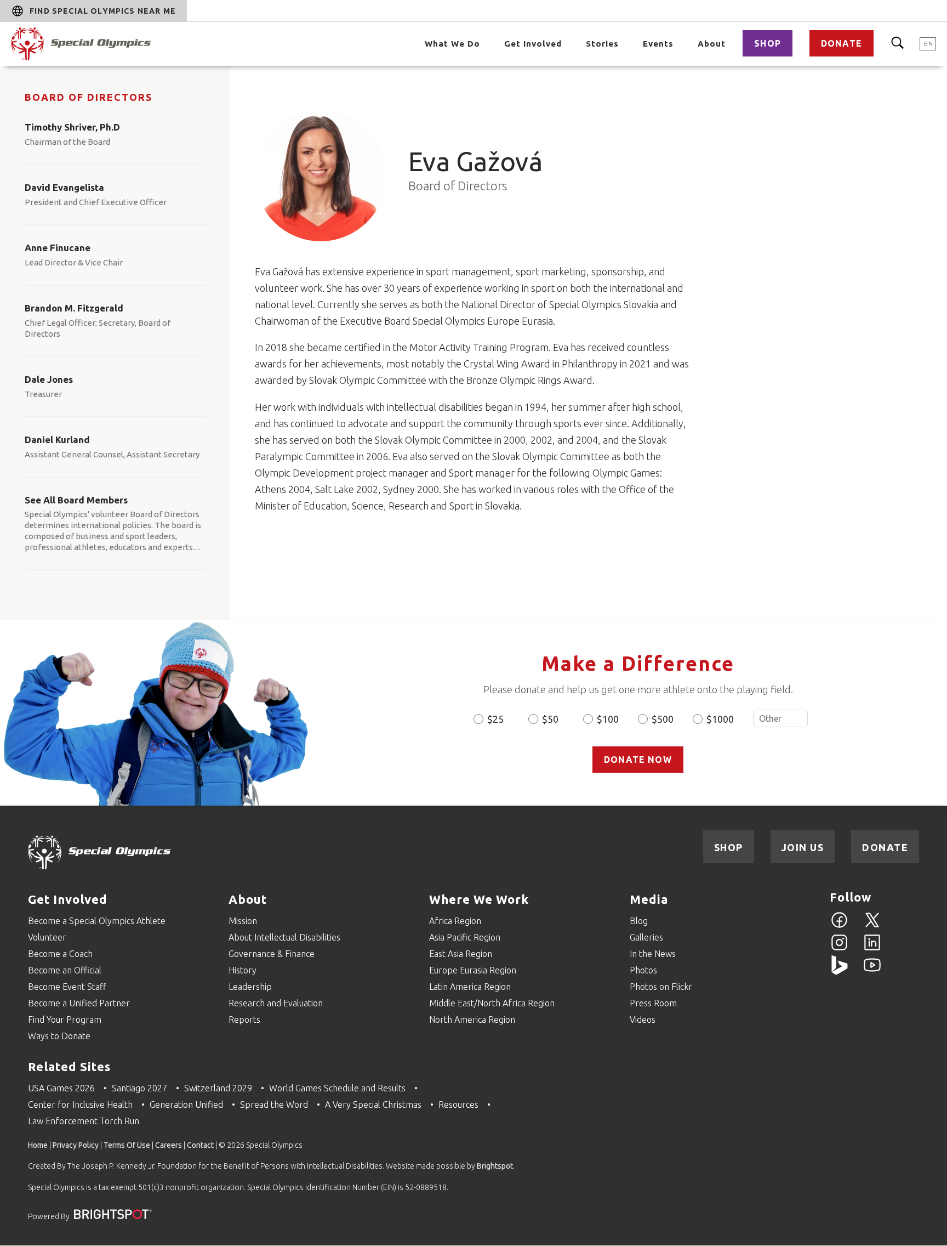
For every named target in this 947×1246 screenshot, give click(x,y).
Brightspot (495, 1166)
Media (649, 899)
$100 (608, 718)
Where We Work (479, 899)
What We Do (452, 43)
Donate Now (638, 759)
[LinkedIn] (872, 949)
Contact (200, 1145)
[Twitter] (872, 926)
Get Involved (533, 43)
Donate (841, 43)
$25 (495, 718)
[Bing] (839, 971)
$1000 (720, 718)
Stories (602, 43)
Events (658, 43)
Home (38, 1145)
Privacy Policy (76, 1145)
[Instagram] (839, 949)
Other (780, 718)
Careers (168, 1145)
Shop (767, 43)
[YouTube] (872, 971)
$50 (550, 718)
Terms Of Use (127, 1145)
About (712, 43)
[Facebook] (839, 926)
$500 (663, 718)
